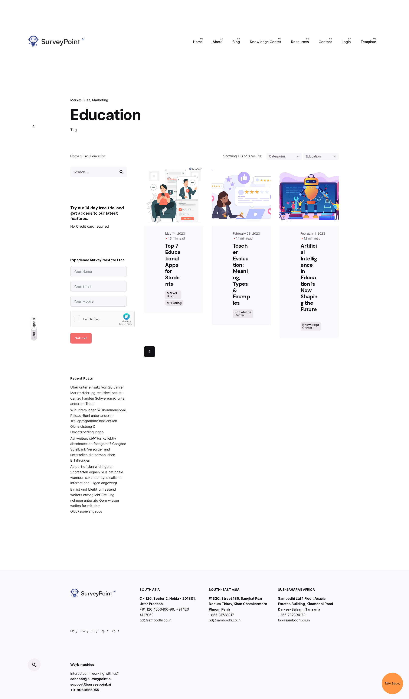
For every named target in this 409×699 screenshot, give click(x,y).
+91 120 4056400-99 (157, 609)
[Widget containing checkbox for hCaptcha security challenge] (102, 319)
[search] (121, 172)
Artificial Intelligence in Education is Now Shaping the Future (309, 280)
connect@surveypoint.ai (90, 679)
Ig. (103, 631)
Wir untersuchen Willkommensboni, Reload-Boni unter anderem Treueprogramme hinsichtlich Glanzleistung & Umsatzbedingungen (98, 421)
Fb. (72, 631)
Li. (93, 631)
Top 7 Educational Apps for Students (172, 264)
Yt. (113, 631)
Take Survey (392, 683)
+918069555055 (84, 690)
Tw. (83, 631)
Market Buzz (80, 100)
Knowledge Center (243, 313)
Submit (81, 338)
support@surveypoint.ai (90, 684)
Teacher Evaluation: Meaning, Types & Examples (241, 274)
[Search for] (98, 172)
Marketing (100, 100)
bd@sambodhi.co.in (155, 620)
